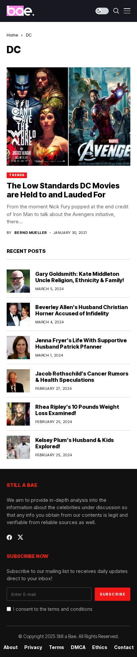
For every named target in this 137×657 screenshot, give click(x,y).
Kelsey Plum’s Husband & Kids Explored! (74, 443)
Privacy (33, 647)
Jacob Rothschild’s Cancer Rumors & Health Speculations (81, 376)
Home (12, 35)
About (11, 647)
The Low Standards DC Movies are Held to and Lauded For (63, 190)
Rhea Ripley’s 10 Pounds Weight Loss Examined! (77, 409)
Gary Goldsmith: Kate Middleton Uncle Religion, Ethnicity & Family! (79, 277)
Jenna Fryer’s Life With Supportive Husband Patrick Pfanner (81, 343)
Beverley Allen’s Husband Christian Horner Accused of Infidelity (81, 310)
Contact (124, 647)
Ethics (99, 647)
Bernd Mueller (30, 233)
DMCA (78, 647)
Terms (56, 647)
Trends (17, 175)
